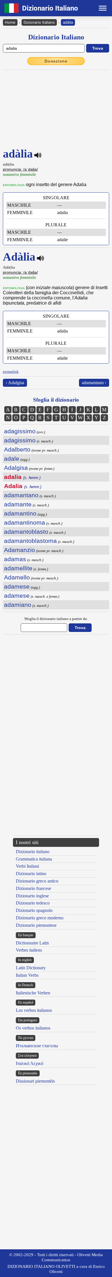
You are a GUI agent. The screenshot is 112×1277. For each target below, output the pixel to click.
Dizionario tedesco (33, 903)
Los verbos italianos (34, 1010)
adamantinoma (24, 522)
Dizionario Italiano (39, 22)
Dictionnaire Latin (32, 942)
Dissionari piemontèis (35, 1081)
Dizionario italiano (32, 851)
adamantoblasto (26, 531)
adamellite (18, 568)
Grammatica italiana (34, 859)
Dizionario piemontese (36, 925)
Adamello (17, 577)
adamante (18, 504)
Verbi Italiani (27, 866)
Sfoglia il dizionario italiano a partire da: (56, 619)
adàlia (68, 22)
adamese (17, 586)
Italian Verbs (27, 975)
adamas (15, 559)
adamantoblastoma (30, 540)
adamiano (17, 604)
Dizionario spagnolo (34, 910)
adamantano (21, 495)
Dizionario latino (31, 873)
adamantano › (94, 382)
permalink (11, 371)
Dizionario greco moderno (39, 917)
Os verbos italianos (33, 1028)
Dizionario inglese (32, 895)
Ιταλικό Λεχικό (29, 1063)
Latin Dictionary (31, 967)
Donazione (56, 61)
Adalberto (17, 449)
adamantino (20, 513)
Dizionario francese (33, 888)
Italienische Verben (33, 992)
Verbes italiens (29, 950)
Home (10, 22)
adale (11, 458)
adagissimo (20, 431)
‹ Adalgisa (15, 382)
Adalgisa (16, 467)
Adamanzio (19, 550)
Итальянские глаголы (37, 1045)
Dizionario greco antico (37, 881)
